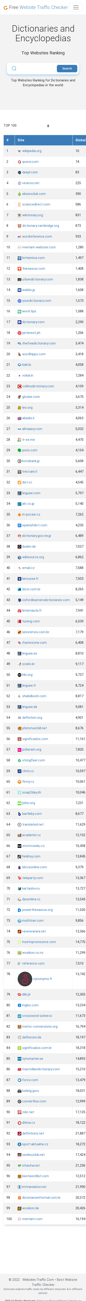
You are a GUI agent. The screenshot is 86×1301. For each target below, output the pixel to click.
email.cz (28, 568)
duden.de (28, 547)
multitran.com (32, 921)
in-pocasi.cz (30, 514)
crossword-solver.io (36, 1016)
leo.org (27, 408)
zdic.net (27, 1112)
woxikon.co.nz (32, 953)
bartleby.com (31, 814)
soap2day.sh (31, 792)
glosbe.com (30, 397)
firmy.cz (27, 782)
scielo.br (28, 664)
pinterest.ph (30, 333)
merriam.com (31, 1219)
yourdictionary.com (36, 301)
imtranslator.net (34, 1187)
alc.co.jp (27, 504)
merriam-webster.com (38, 247)
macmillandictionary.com (40, 1069)
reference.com (32, 963)
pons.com (29, 450)
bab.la (26, 365)
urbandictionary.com (37, 279)
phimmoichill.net (34, 728)
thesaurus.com (33, 269)
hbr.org (27, 675)
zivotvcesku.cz (33, 846)
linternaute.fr (31, 611)
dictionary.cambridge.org (40, 226)
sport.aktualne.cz (34, 1144)
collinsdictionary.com (37, 386)
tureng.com (30, 621)
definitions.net (32, 1133)
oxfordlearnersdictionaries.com (45, 600)
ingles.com (30, 1005)
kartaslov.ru (30, 888)
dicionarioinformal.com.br (41, 1198)
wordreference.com (36, 237)
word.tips (28, 311)
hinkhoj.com (30, 856)
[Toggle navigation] (75, 7)
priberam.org (31, 750)
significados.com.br (36, 1048)
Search (67, 68)
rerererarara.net (33, 931)
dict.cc (26, 482)
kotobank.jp (30, 461)
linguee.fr (28, 686)
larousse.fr (30, 579)
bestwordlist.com (35, 1176)
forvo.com (29, 1080)
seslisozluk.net (33, 1155)
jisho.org (28, 803)
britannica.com (33, 258)
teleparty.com (32, 878)
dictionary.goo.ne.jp (36, 536)
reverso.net (30, 183)
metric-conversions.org (39, 1027)
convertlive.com (33, 1101)
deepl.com (29, 172)
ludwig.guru (30, 1091)
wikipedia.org (31, 151)
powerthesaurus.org (37, 910)
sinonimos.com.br (35, 632)
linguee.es (29, 653)
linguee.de (29, 707)
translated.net (32, 825)
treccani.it (29, 472)
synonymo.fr (42, 979)
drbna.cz (28, 1123)
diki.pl (25, 994)
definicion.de (31, 1037)
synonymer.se (32, 1059)
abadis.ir (28, 418)
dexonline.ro (30, 899)
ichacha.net (30, 1166)
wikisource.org (32, 557)
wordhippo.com (33, 354)
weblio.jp (28, 290)
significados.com (34, 739)
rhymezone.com (34, 643)
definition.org (31, 718)
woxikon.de (30, 1208)
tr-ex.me (28, 440)
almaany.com (31, 429)
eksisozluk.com (33, 194)
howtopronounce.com (38, 942)
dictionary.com (32, 322)
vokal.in (27, 375)
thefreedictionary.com (38, 343)
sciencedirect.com (35, 204)
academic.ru (31, 835)
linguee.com (30, 493)
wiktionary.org (32, 215)
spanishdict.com (34, 525)
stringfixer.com (33, 760)
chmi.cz (27, 771)
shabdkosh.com (33, 696)
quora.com (30, 162)
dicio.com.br (31, 589)
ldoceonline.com (34, 867)
